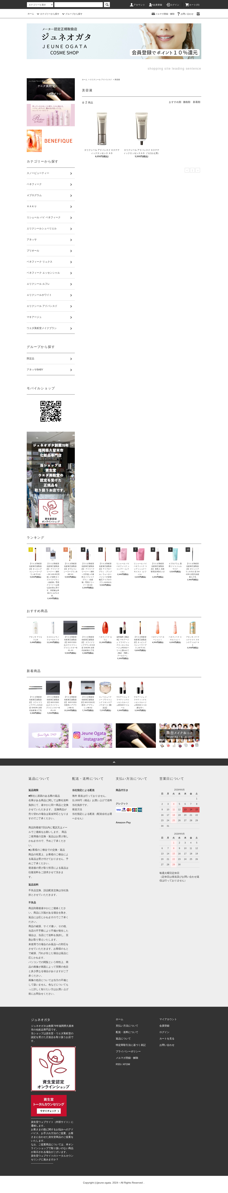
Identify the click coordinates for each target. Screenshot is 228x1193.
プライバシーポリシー (128, 1051)
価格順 (186, 102)
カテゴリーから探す (49, 14)
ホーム (31, 14)
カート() (194, 5)
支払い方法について (127, 1025)
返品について (123, 1038)
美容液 (117, 80)
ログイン (175, 5)
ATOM (126, 1064)
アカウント (139, 5)
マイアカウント (168, 1019)
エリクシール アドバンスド (101, 80)
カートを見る (166, 1038)
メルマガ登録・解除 (165, 14)
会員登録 (157, 5)
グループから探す (73, 14)
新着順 (196, 102)
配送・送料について (127, 1032)
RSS (118, 1064)
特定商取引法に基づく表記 (131, 1045)
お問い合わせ (187, 14)
